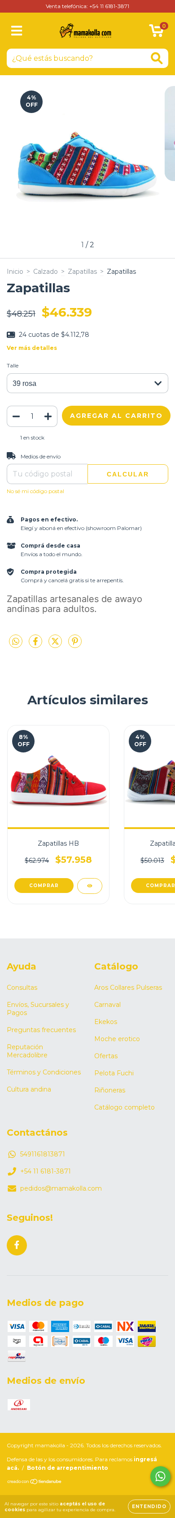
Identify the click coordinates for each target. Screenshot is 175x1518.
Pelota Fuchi (114, 1073)
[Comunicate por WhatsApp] (160, 1476)
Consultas (22, 987)
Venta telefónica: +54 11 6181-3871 (87, 6)
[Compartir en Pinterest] (75, 645)
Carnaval (107, 1005)
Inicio (15, 271)
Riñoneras (109, 1090)
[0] (156, 33)
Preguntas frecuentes (41, 1030)
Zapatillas (82, 271)
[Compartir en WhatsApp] (15, 641)
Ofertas (106, 1056)
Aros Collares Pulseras (128, 987)
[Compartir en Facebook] (36, 645)
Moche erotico (117, 1039)
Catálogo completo (124, 1107)
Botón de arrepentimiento (67, 1467)
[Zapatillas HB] (89, 886)
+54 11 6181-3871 (45, 1171)
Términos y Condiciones (44, 1072)
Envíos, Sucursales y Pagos (38, 1009)
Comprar (44, 885)
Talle (12, 365)
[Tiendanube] (35, 1482)
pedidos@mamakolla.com (61, 1188)
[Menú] (17, 31)
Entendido (149, 1506)
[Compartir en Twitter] (56, 645)
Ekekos (105, 1022)
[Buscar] (156, 58)
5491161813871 (42, 1154)
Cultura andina (29, 1089)
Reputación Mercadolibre (27, 1051)
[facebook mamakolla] (17, 1245)
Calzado (45, 271)
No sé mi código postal (35, 491)
